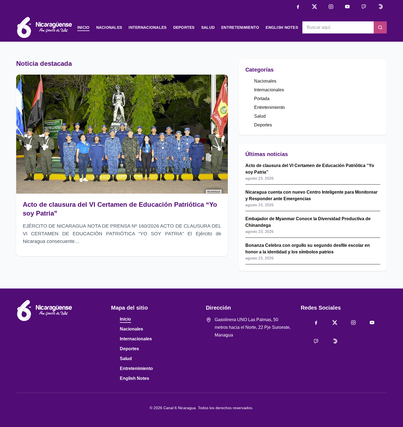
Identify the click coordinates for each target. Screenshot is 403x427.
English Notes (282, 27)
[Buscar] (380, 27)
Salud (208, 27)
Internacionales (147, 27)
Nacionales (109, 27)
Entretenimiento (240, 27)
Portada (261, 98)
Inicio (83, 27)
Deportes (184, 27)
